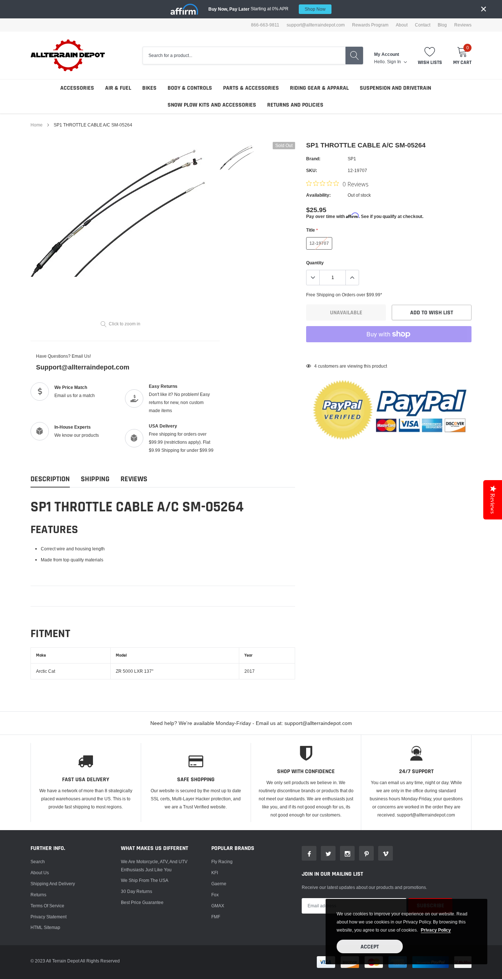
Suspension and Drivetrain (395, 88)
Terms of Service (47, 905)
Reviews (462, 25)
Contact (422, 25)
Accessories (77, 88)
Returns (38, 894)
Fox (215, 894)
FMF (215, 916)
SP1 (352, 158)
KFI (214, 872)
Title (312, 230)
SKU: (311, 170)
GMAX (217, 905)
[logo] (68, 55)
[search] (354, 55)
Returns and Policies (295, 105)
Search (38, 861)
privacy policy (436, 930)
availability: (318, 195)
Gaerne (218, 883)
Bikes (149, 88)
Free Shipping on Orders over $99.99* (344, 294)
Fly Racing (222, 861)
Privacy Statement (49, 916)
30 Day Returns (136, 891)
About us (40, 872)
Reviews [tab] (134, 479)
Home (37, 125)
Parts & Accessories (251, 88)
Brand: (313, 158)
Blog (442, 25)
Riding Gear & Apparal (319, 88)
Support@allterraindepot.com (82, 367)
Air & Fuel (118, 88)
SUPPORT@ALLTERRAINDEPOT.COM (316, 25)
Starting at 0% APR (267, 9)
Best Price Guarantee (142, 902)
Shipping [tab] (95, 479)
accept (370, 947)
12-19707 (319, 243)
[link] (237, 157)
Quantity (315, 262)
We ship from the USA (144, 880)
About (402, 25)
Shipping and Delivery (53, 883)
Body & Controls (190, 88)
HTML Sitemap (45, 927)
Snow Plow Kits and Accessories (212, 105)
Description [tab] (50, 479)
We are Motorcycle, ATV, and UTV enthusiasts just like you (154, 865)
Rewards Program (370, 25)
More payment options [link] (388, 352)
